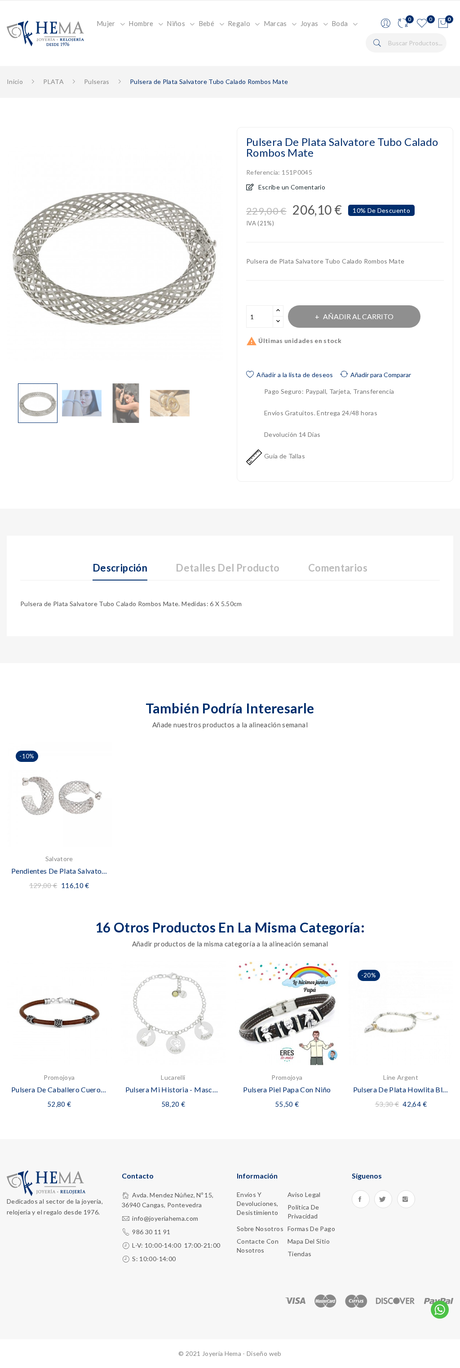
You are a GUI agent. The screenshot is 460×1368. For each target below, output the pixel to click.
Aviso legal (304, 1194)
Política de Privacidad (303, 1211)
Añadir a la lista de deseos (295, 374)
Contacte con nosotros (258, 1245)
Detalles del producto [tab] (227, 568)
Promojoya (59, 1077)
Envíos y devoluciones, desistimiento (258, 1203)
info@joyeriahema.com (165, 1218)
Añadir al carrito (358, 316)
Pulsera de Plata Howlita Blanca (401, 1089)
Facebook (361, 1199)
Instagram (406, 1199)
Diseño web (264, 1353)
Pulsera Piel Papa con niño (287, 1089)
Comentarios (337, 568)
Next (230, 255)
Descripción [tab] (120, 568)
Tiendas (299, 1254)
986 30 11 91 (151, 1232)
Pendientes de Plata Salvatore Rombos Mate (59, 871)
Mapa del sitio (309, 1241)
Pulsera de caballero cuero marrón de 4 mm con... (59, 1089)
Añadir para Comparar (380, 374)
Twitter (383, 1199)
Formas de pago (311, 1228)
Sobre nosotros (260, 1228)
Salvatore (59, 859)
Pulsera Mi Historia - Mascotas (173, 1089)
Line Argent (400, 1077)
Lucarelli (173, 1077)
